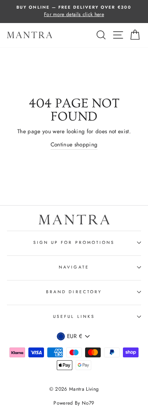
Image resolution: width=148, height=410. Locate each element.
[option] (74, 11)
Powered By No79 (73, 403)
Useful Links (74, 316)
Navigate (74, 267)
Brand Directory (74, 292)
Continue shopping (74, 144)
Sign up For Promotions (74, 242)
